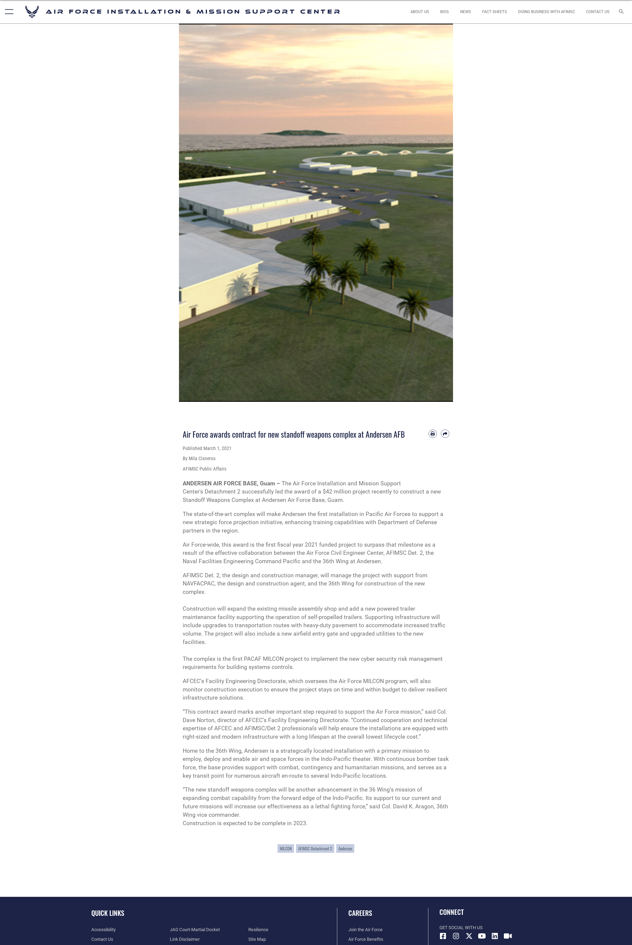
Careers (360, 913)
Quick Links (107, 913)
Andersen (345, 848)
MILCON (286, 848)
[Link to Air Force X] (469, 936)
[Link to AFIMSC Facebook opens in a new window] (443, 936)
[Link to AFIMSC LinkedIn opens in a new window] (495, 936)
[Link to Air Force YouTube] (482, 936)
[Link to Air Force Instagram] (456, 936)
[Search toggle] (621, 11)
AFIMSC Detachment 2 (315, 848)
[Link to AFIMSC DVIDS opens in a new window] (508, 936)
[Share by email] (445, 434)
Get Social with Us (461, 927)
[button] (8, 11)
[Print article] (433, 434)
